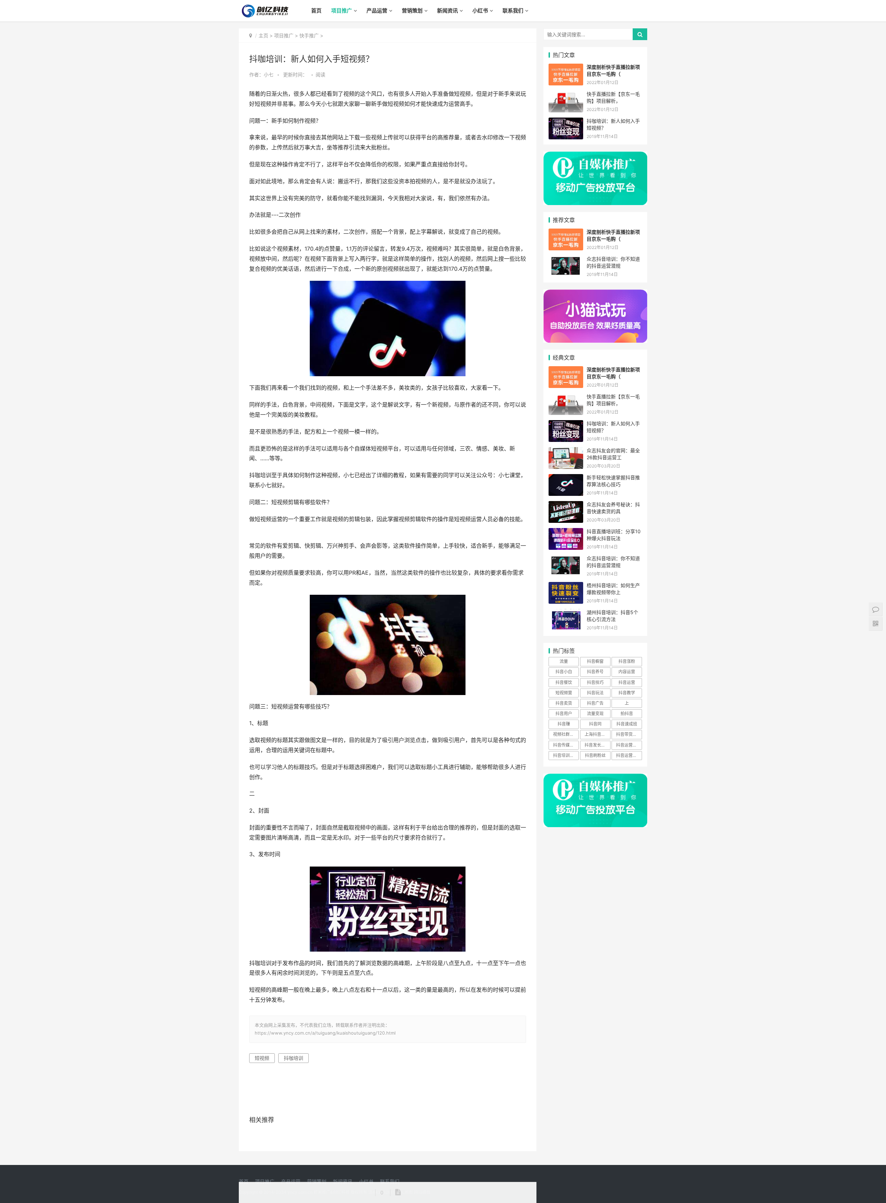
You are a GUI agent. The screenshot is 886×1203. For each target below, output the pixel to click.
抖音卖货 (563, 703)
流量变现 (595, 713)
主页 (263, 35)
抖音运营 (626, 682)
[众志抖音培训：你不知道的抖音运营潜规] (566, 260)
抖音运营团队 (628, 755)
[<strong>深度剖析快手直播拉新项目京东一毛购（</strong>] (566, 68)
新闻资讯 (447, 10)
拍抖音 (627, 713)
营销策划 (412, 10)
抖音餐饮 (563, 682)
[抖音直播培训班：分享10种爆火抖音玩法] (566, 532)
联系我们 (513, 10)
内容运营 (626, 671)
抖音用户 (563, 713)
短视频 (262, 1058)
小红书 (480, 10)
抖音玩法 (595, 692)
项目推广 (341, 10)
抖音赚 (564, 724)
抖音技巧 (595, 682)
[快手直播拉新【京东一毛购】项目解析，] (566, 95)
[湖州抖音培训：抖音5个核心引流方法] (566, 613)
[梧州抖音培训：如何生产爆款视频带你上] (566, 586)
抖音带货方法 (628, 734)
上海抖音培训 (597, 734)
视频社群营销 (565, 734)
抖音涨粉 (626, 661)
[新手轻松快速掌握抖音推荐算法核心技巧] (566, 478)
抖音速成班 (626, 724)
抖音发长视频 (597, 745)
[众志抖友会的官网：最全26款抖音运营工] (566, 451)
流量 (564, 661)
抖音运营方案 (628, 745)
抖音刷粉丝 (595, 755)
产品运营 (377, 10)
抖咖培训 (293, 1058)
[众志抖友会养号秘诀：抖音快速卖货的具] (566, 505)
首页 (316, 10)
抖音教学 (626, 692)
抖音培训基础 (565, 755)
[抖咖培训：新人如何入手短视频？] (566, 122)
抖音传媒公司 (565, 745)
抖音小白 (563, 671)
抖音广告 (595, 703)
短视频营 (563, 692)
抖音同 (595, 724)
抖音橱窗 (595, 661)
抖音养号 (595, 671)
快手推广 (309, 35)
